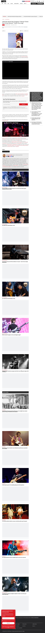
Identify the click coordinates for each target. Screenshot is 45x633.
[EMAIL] (13, 156)
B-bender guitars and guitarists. (12, 144)
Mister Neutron (15, 165)
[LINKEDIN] (11, 156)
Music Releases (7, 19)
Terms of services (13, 106)
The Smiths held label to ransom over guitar (30, 16)
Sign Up (8, 623)
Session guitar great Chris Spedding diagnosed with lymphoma (36, 119)
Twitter (11, 146)
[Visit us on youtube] (26, 1)
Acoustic (21, 3)
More (25, 3)
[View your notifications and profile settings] (39, 1)
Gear (8, 3)
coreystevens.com (5, 120)
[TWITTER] (8, 156)
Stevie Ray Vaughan (24, 56)
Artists (5, 3)
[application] (15, 70)
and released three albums (6, 166)
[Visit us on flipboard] (28, 1)
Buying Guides (16, 3)
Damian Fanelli (8, 24)
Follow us (22, 30)
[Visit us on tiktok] (29, 1)
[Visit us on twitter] (23, 1)
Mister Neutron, (14, 142)
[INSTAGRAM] (10, 156)
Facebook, (8, 146)
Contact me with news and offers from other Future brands (8, 620)
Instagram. (17, 146)
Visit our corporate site (34, 617)
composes (20, 142)
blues (27, 94)
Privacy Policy (11, 626)
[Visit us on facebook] (22, 1)
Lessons (11, 3)
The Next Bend (18, 143)
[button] (42, 1)
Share (4, 30)
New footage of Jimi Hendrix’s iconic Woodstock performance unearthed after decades (37, 123)
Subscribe (32, 1)
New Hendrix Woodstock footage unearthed (14, 16)
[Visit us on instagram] (25, 1)
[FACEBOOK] (7, 156)
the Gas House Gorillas (15, 141)
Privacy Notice (5, 107)
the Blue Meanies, (18, 139)
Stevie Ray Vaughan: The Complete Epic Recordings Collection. (18, 145)
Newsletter (27, 30)
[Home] (2, 3)
